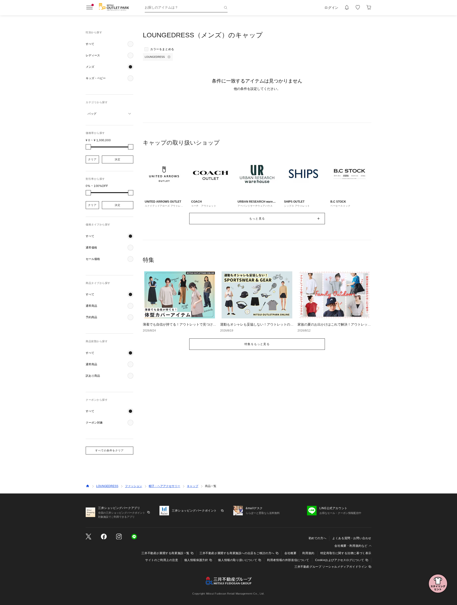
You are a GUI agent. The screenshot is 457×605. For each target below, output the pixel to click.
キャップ (192, 486)
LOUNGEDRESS (107, 486)
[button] (109, 44)
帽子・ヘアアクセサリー (164, 486)
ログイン (331, 7)
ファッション (133, 486)
